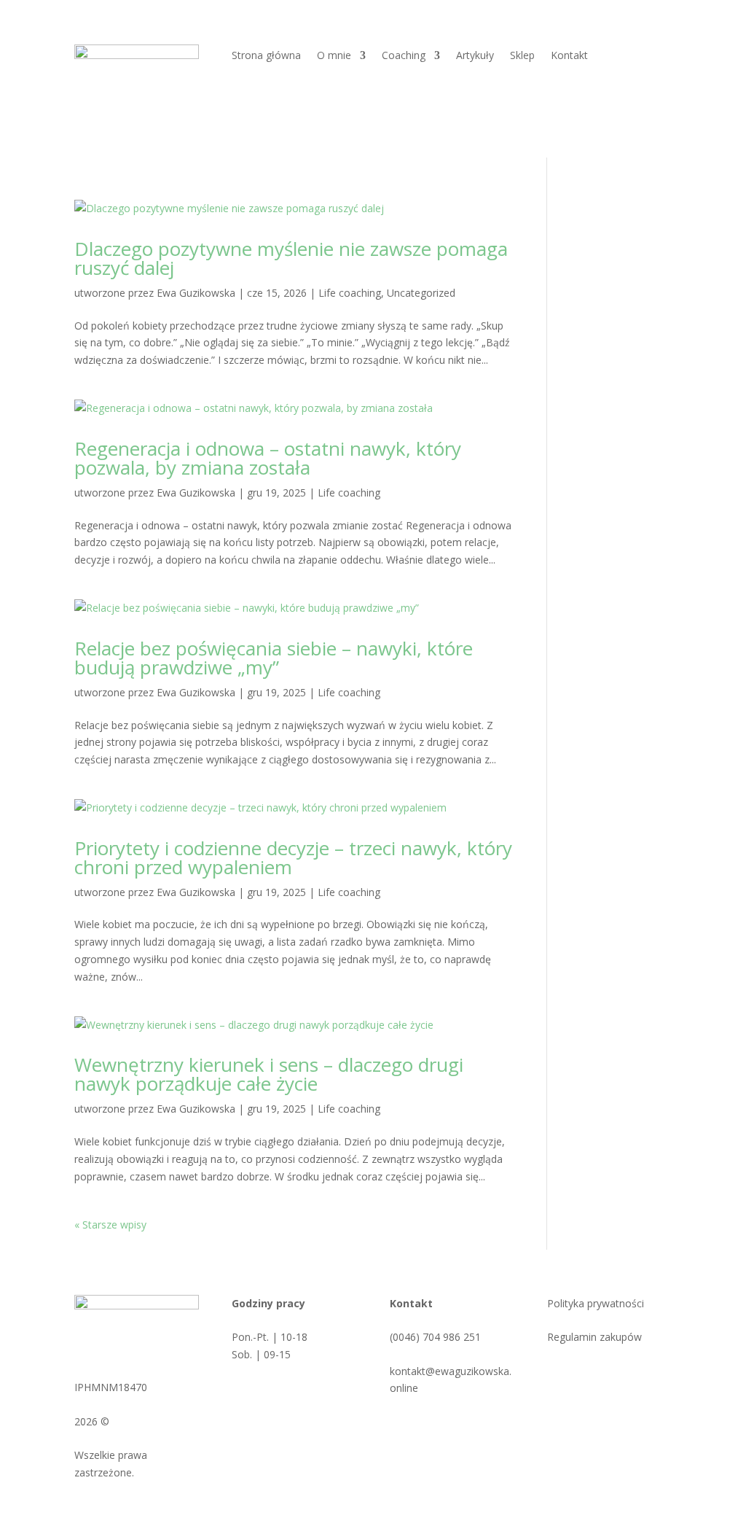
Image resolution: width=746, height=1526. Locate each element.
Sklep (522, 56)
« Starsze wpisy (110, 1224)
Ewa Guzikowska (196, 293)
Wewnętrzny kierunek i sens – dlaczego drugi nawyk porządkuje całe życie (268, 1074)
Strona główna (266, 56)
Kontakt (569, 56)
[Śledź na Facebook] (580, 1374)
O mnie (334, 56)
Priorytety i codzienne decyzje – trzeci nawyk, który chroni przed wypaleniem (293, 857)
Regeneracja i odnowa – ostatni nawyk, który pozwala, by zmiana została (267, 457)
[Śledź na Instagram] (609, 1374)
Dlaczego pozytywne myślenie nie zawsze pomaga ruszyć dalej (291, 258)
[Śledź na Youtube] (638, 1374)
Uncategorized (421, 293)
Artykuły (475, 56)
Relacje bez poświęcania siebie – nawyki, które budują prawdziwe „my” (273, 657)
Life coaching (349, 293)
